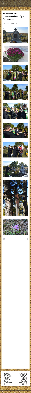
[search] (7, 3)
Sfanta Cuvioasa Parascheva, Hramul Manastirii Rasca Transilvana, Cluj (8, 379)
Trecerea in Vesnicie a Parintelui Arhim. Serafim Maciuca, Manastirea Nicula (23, 379)
